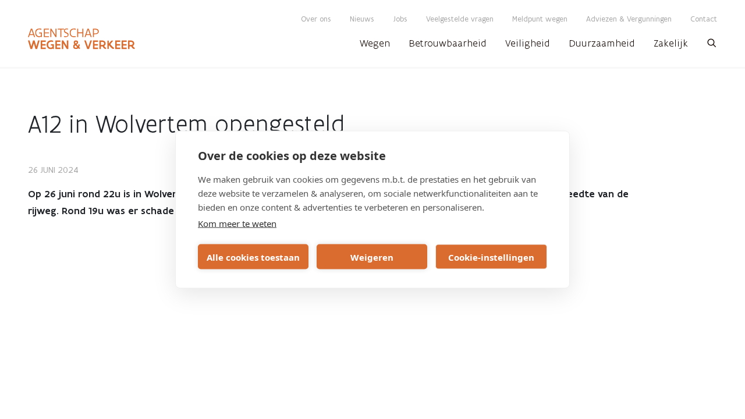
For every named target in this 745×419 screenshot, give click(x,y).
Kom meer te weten (237, 223)
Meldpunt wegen (539, 19)
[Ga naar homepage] (81, 39)
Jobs (400, 19)
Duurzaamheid (602, 43)
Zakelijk (671, 43)
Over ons (316, 19)
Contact (703, 19)
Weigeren (371, 256)
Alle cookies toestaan (253, 256)
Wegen (375, 43)
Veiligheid (527, 43)
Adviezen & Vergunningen (629, 19)
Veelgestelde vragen (460, 19)
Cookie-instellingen (491, 256)
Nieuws (362, 19)
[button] (711, 46)
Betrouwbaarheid (448, 43)
